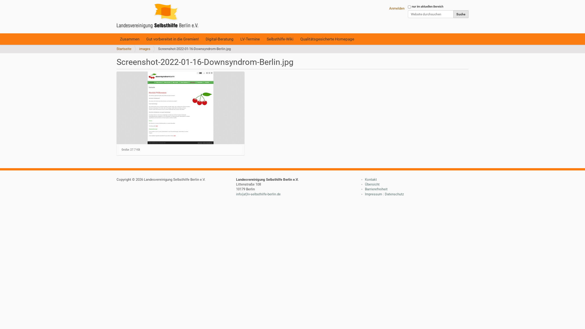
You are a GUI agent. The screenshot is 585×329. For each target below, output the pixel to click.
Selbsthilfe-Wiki (280, 39)
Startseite (124, 49)
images (144, 49)
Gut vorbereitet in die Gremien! (172, 39)
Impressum (373, 194)
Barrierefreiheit (376, 189)
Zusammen (129, 39)
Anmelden (396, 8)
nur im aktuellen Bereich (427, 6)
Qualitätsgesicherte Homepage (327, 39)
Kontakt (371, 180)
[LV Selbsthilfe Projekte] (159, 16)
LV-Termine (250, 39)
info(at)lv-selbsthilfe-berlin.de (258, 194)
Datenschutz (394, 194)
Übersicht (372, 184)
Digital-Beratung (220, 39)
